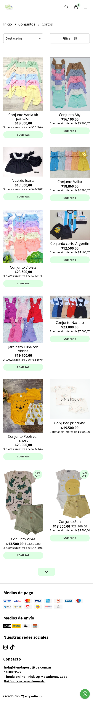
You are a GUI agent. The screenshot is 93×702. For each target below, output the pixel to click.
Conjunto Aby (69, 114)
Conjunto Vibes (23, 539)
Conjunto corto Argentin (69, 243)
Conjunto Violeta (23, 267)
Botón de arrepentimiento (24, 681)
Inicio (8, 24)
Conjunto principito (69, 423)
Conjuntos (27, 24)
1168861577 (12, 672)
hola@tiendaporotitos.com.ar (27, 667)
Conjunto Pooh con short (23, 438)
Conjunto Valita (70, 181)
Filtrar (68, 38)
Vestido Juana (23, 180)
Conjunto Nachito (70, 322)
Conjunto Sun (69, 521)
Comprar (23, 134)
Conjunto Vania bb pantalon (23, 116)
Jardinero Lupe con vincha (23, 349)
